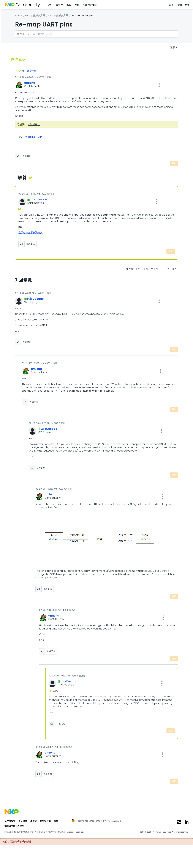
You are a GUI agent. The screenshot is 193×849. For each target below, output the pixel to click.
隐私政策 (8, 832)
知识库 (59, 4)
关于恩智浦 (10, 821)
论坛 (50, 4)
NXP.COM (88, 4)
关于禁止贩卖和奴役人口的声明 (44, 832)
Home (18, 15)
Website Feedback (75, 832)
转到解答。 (34, 124)
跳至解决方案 (29, 71)
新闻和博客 (45, 821)
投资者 (33, 821)
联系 (56, 821)
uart (40, 136)
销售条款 (26, 832)
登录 (187, 4)
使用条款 (17, 832)
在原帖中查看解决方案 (30, 232)
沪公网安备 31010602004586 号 (89, 821)
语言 (171, 4)
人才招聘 (23, 821)
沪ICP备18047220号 (112, 821)
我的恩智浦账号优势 (14, 825)
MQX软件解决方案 (35, 15)
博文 (77, 4)
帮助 (179, 4)
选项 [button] (172, 47)
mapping (30, 136)
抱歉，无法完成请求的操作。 (18, 841)
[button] (159, 85)
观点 (68, 4)
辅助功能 (61, 832)
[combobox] (104, 33)
